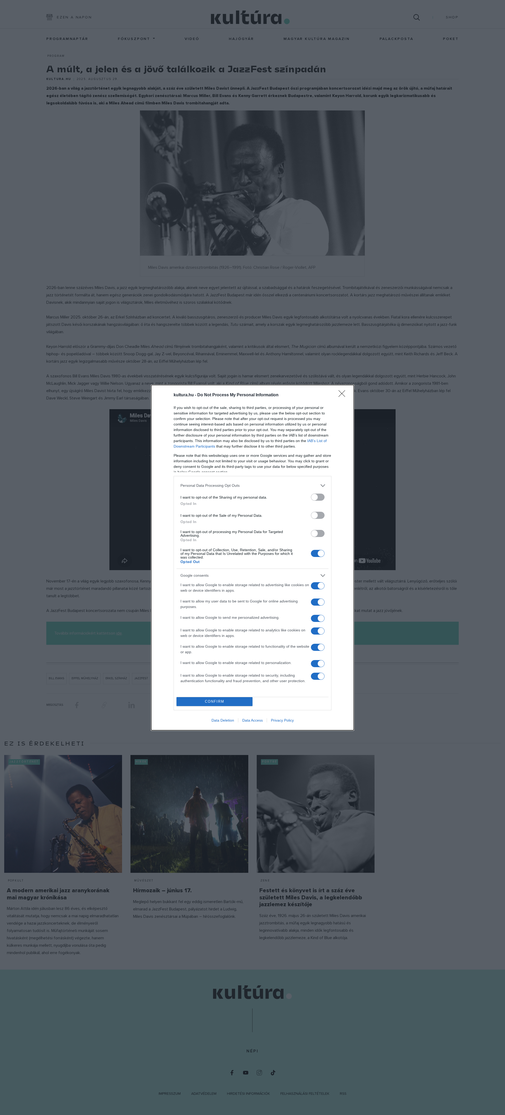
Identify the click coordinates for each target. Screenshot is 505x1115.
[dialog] (252, 557)
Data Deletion (222, 720)
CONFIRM (214, 701)
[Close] (344, 395)
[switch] (318, 497)
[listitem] (252, 485)
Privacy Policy (282, 720)
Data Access (252, 720)
